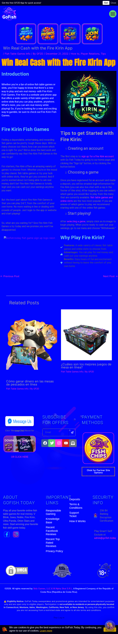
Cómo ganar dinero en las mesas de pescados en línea (30, 382)
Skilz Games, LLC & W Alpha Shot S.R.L (52, 588)
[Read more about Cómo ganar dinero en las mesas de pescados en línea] (31, 343)
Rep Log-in (59, 617)
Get (106, 3)
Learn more (46, 630)
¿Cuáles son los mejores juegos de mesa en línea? (86, 365)
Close (113, 3)
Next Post (110, 276)
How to (75, 53)
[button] (112, 14)
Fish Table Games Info (17, 53)
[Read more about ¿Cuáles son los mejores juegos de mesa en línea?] (86, 334)
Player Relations (90, 53)
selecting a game (76, 221)
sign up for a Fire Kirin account (97, 156)
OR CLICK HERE (19, 456)
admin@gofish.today (105, 538)
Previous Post (9, 276)
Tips (103, 53)
